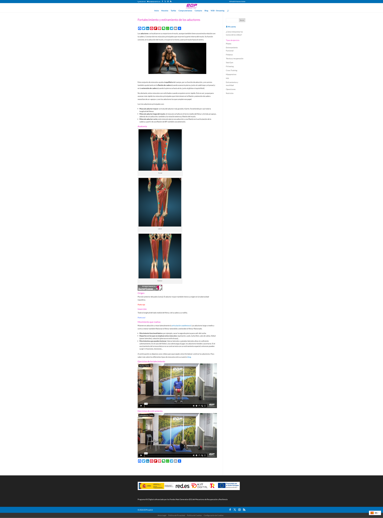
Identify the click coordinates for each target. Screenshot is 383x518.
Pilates (228, 44)
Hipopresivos (231, 74)
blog (189, 357)
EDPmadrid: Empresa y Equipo (237, 1)
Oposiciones (231, 89)
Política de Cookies (194, 515)
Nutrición (229, 93)
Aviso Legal (162, 515)
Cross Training (231, 70)
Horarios (164, 11)
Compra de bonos (185, 11)
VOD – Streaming (217, 11)
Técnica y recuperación (234, 58)
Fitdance (229, 54)
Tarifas (173, 11)
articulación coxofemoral (181, 325)
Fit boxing (230, 66)
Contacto (198, 11)
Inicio (156, 11)
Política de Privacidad (176, 515)
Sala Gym (229, 62)
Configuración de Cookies (214, 515)
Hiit (227, 78)
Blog (206, 11)
